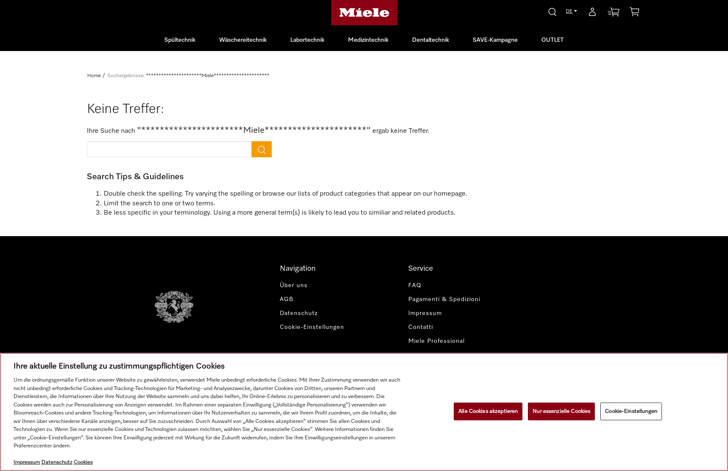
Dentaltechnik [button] (430, 40)
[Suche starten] (552, 10)
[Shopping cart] (634, 13)
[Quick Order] (613, 13)
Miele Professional (436, 341)
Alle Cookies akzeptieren (488, 411)
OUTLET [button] (552, 40)
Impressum (425, 313)
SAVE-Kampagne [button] (495, 40)
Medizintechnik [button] (368, 40)
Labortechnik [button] (307, 40)
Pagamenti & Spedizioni (444, 299)
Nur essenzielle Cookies (561, 411)
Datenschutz (299, 313)
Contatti (420, 327)
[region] (364, 412)
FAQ (414, 285)
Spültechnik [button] (179, 40)
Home (94, 75)
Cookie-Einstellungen (631, 411)
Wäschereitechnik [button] (243, 40)
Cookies (83, 462)
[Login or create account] (592, 13)
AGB (287, 299)
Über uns (294, 285)
